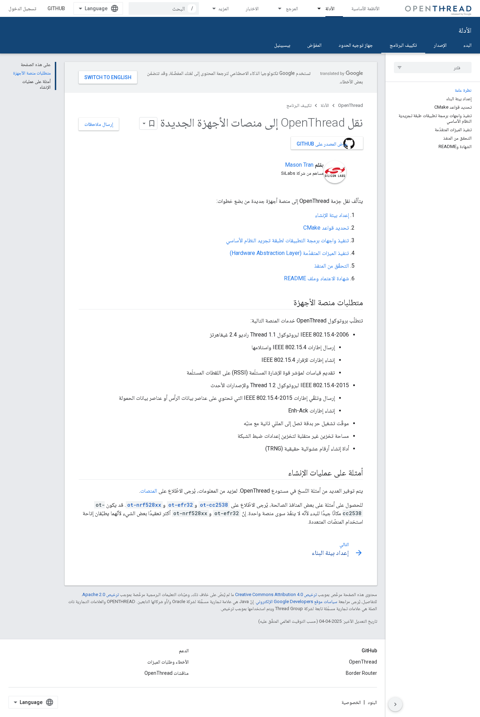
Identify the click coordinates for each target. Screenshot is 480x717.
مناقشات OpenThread (166, 673)
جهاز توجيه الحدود (355, 45)
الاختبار (252, 8)
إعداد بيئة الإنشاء (332, 215)
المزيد (223, 8)
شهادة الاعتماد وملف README (316, 278)
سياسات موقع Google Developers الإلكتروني (296, 601)
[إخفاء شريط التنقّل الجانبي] (395, 704)
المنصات (148, 490)
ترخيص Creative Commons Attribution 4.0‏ (276, 594)
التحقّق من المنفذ (331, 265)
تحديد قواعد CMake (326, 227)
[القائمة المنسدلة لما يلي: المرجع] (276, 8)
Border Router (361, 673)
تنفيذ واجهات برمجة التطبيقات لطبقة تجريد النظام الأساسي (287, 240)
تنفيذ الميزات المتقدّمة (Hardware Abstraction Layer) (289, 253)
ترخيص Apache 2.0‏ (100, 594)
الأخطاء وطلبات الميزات (168, 662)
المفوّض (314, 45)
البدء (467, 45)
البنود (372, 702)
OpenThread (350, 105)
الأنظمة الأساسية (365, 8)
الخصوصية (351, 702)
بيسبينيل (282, 45)
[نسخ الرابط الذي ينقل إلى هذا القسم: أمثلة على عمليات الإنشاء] (281, 473)
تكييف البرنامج (403, 45)
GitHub (56, 8)
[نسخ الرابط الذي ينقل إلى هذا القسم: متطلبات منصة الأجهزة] (286, 303)
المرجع (292, 8)
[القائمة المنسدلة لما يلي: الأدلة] (315, 8)
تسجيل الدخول (22, 8)
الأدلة (330, 8)
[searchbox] (433, 67)
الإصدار (440, 45)
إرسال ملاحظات (98, 124)
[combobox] (164, 8)
